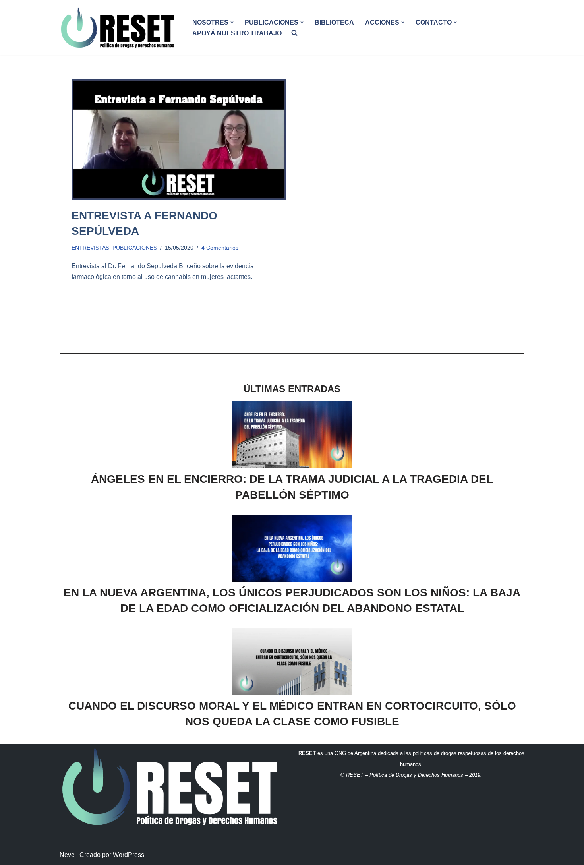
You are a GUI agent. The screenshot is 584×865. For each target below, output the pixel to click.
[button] (232, 22)
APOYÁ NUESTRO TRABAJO (237, 33)
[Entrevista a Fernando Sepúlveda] (179, 139)
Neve (67, 854)
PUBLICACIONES (134, 247)
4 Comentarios (219, 247)
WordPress (128, 854)
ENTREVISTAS (90, 247)
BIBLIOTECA (334, 22)
